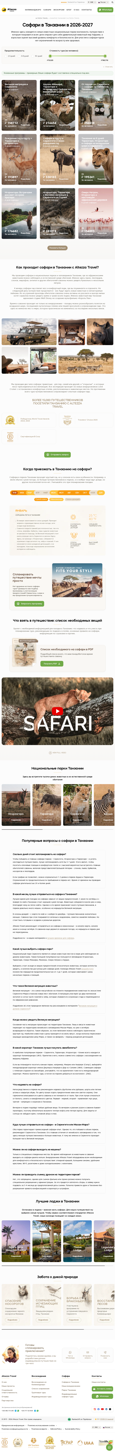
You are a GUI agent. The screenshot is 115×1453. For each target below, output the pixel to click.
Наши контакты (98, 1382)
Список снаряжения (40, 1389)
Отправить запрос (60, 455)
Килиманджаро (33, 10)
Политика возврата (39, 1429)
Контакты (87, 10)
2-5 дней (11, 56)
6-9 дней (24, 56)
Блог (69, 10)
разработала (87, 969)
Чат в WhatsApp (70, 1357)
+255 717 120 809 (27, 1411)
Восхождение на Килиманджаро (39, 1383)
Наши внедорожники (71, 1386)
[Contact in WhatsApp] (18, 1411)
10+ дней (38, 56)
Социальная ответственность (9, 1391)
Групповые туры (39, 1393)
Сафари (47, 10)
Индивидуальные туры (41, 1397)
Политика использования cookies (41, 1425)
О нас (76, 10)
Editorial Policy (56, 1429)
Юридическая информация (13, 1425)
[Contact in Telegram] (16, 1411)
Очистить (109, 67)
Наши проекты (8, 1386)
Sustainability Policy (72, 1429)
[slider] (50, 56)
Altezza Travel (42, 18)
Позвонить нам (105, 1357)
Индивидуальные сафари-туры (69, 1395)
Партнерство (8, 1401)
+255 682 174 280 (8, 1411)
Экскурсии (58, 10)
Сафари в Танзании (70, 1382)
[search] (112, 2)
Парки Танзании (69, 1390)
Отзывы (5, 1397)
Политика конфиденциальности (15, 1429)
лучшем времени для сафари (60, 938)
